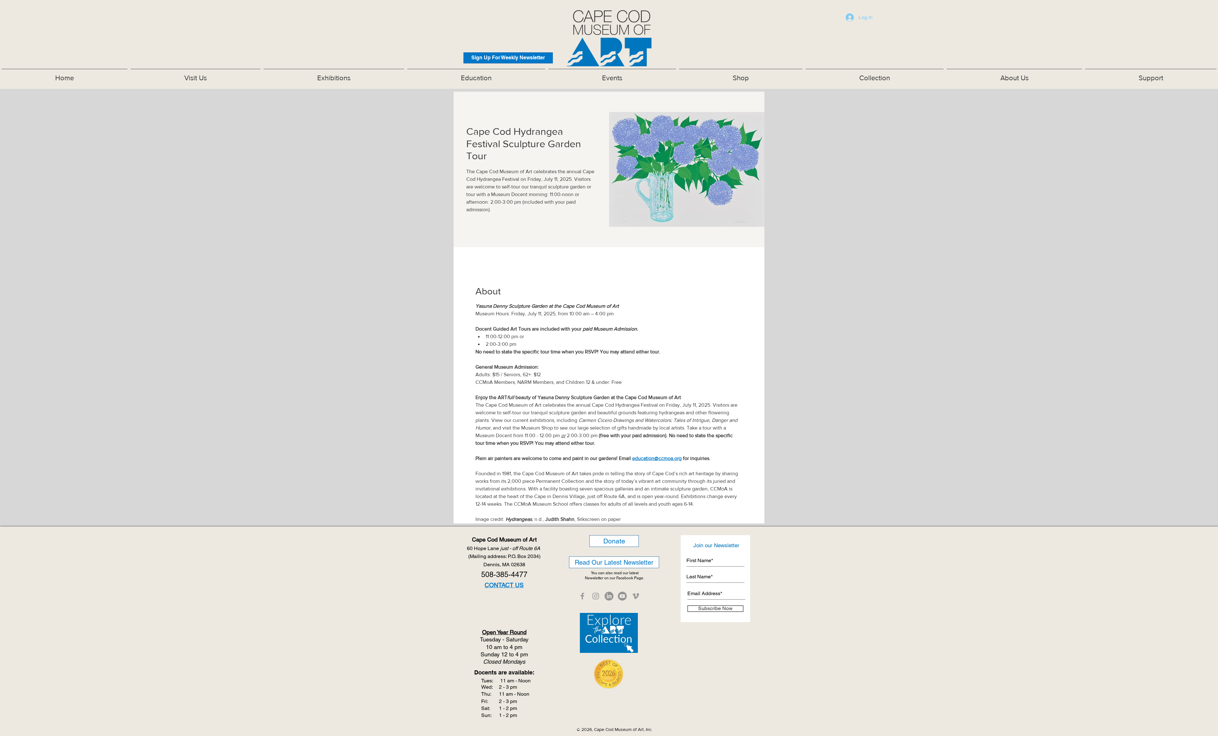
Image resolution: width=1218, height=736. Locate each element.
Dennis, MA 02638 (504, 565)
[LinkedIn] (609, 596)
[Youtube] (622, 596)
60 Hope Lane (504, 548)
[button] (334, 75)
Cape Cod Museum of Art (504, 539)
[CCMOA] (582, 596)
